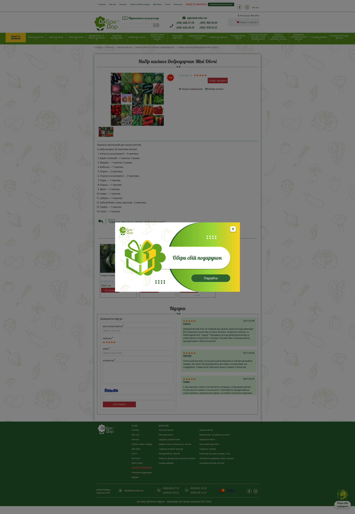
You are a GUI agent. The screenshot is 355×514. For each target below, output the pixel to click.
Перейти (211, 278)
